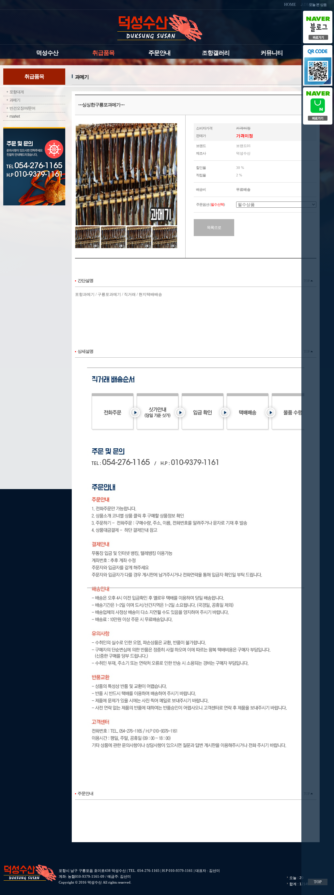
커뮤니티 (272, 53)
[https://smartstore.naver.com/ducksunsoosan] (317, 87)
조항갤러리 (216, 53)
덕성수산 (47, 53)
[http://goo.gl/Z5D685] (317, 12)
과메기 (14, 100)
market (14, 116)
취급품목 (103, 53)
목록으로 (214, 227)
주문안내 (159, 53)
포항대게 (16, 92)
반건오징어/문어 (22, 108)
